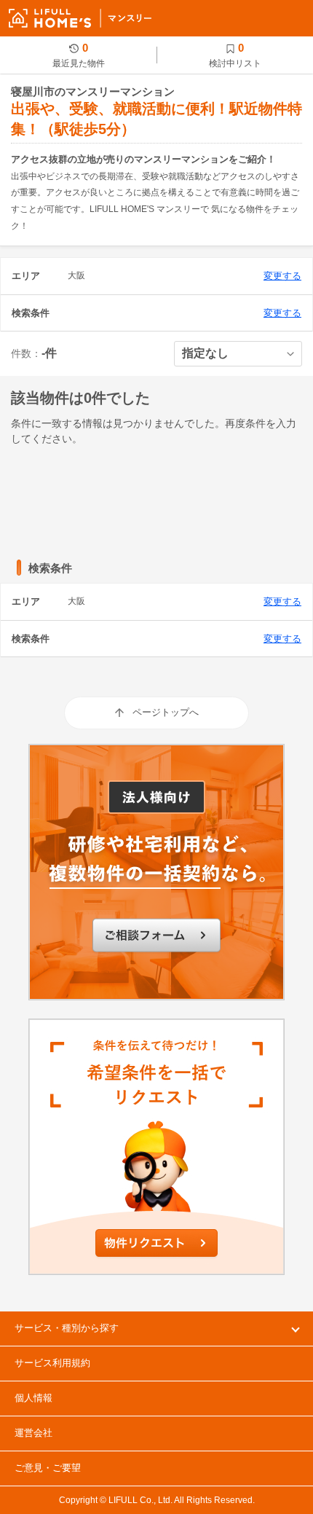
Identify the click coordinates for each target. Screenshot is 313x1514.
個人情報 (33, 1397)
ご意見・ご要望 (48, 1467)
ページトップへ (165, 712)
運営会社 (33, 1432)
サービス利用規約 (52, 1362)
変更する (282, 275)
